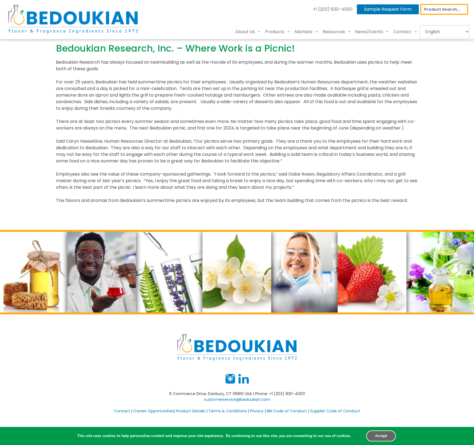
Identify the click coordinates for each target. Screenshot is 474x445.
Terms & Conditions (227, 411)
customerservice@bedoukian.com (237, 399)
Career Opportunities (153, 411)
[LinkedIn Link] (243, 382)
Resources (334, 32)
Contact (402, 32)
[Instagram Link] (230, 382)
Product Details (190, 411)
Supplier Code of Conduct (335, 411)
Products (274, 32)
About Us (245, 32)
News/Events (369, 32)
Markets (303, 32)
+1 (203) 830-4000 (332, 9)
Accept (381, 435)
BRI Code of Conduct (287, 411)
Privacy (257, 411)
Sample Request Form (388, 9)
